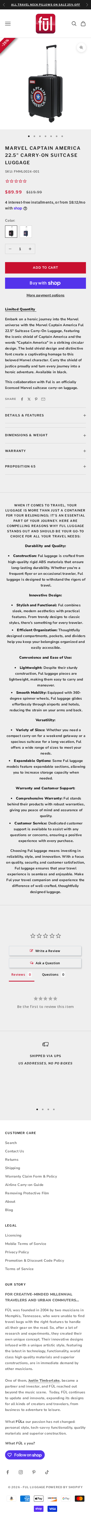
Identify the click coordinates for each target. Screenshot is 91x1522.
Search (11, 1142)
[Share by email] (43, 399)
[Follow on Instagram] (20, 1472)
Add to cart (45, 267)
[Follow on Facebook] (7, 1472)
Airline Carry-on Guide (24, 1184)
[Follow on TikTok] (47, 1472)
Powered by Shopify (64, 1487)
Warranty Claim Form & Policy (31, 1176)
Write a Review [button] (47, 950)
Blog (9, 1210)
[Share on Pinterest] (36, 399)
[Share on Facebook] (22, 399)
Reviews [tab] (18, 974)
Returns (11, 1159)
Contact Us (14, 1151)
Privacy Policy (17, 1252)
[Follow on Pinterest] (33, 1472)
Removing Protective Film (27, 1193)
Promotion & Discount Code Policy (34, 1260)
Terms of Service (19, 1269)
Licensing (13, 1235)
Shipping (12, 1168)
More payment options (46, 295)
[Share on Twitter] (29, 399)
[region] (45, 1071)
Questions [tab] (50, 974)
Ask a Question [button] (48, 963)
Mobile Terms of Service (25, 1243)
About (10, 1201)
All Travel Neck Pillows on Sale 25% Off (45, 4)
